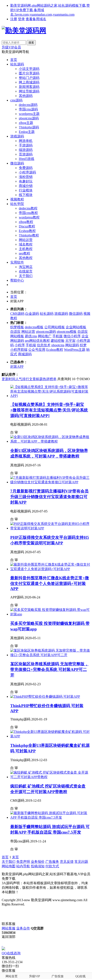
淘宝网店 (26, 267)
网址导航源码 (29, 91)
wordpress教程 (29, 217)
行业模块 (26, 190)
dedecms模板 (34, 327)
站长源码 (17, 64)
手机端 (31, 345)
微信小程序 (72, 336)
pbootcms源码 (29, 118)
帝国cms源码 (28, 109)
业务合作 (23, 928)
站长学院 (17, 204)
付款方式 (52, 866)
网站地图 (8, 866)
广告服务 (52, 861)
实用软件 (17, 262)
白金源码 (32, 313)
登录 (21, 19)
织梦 (83, 345)
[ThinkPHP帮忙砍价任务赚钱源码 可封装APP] (45, 696)
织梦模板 (17, 327)
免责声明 (23, 861)
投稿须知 (38, 866)
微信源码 (17, 163)
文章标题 (36, 379)
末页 (15, 857)
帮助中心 (17, 280)
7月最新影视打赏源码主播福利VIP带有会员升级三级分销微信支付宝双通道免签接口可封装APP (49, 497)
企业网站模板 (76, 327)
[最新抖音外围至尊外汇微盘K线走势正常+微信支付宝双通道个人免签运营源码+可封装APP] (50, 569)
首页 (13, 60)
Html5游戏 (26, 159)
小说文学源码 (29, 69)
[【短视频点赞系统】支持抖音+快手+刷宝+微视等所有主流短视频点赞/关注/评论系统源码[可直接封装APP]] (50, 396)
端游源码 (26, 150)
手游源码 (26, 145)
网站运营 (26, 240)
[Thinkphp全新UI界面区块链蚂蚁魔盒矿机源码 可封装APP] (50, 736)
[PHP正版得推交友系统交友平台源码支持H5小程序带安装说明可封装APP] (50, 528)
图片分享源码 (29, 73)
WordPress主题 (74, 349)
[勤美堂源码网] (24, 30)
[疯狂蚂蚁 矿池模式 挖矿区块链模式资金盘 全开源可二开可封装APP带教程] (50, 777)
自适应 (15, 331)
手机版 (57, 336)
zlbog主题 (26, 123)
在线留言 (26, 271)
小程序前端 (18, 349)
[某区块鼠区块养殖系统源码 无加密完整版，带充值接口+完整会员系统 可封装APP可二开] (50, 655)
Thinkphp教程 (29, 235)
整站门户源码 (29, 78)
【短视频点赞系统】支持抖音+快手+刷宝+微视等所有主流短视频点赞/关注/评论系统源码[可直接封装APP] (49, 410)
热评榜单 (49, 379)
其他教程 (26, 258)
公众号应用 (36, 349)
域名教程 (26, 244)
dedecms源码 (28, 105)
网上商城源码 (29, 82)
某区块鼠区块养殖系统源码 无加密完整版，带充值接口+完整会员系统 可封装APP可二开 (49, 669)
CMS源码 (17, 313)
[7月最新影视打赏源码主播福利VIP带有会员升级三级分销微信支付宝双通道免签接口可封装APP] (50, 482)
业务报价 (38, 861)
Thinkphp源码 (29, 127)
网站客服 (8, 928)
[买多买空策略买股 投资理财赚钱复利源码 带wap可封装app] (50, 614)
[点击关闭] (2, 945)
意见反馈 (67, 861)
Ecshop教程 (27, 231)
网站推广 (45, 336)
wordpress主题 (29, 114)
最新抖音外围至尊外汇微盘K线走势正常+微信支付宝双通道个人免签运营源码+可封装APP (49, 583)
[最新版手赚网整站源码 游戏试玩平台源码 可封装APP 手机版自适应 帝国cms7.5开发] (50, 817)
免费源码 (26, 168)
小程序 (20, 345)
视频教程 (17, 199)
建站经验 (57, 340)
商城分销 (26, 186)
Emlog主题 (27, 132)
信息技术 (43, 345)
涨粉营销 (26, 177)
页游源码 (26, 154)
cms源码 (16, 100)
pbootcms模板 (67, 331)
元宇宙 (70, 340)
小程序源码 (27, 172)
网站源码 (72, 345)
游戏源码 (17, 136)
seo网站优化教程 (37, 340)
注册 (13, 19)
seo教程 (24, 253)
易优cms (31, 336)
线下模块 (26, 195)
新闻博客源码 (29, 87)
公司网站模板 (54, 327)
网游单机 (26, 141)
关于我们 (26, 276)
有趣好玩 (26, 181)
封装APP (17, 366)
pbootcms (57, 345)
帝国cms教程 (28, 213)
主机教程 (26, 249)
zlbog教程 (26, 222)
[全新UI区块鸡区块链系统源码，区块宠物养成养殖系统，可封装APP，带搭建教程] (50, 441)
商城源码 (25, 354)
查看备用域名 (36, 19)
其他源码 (26, 96)
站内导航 (23, 866)
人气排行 (22, 379)
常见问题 (81, 861)
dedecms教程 (28, 208)
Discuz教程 (27, 226)
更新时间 (8, 379)
